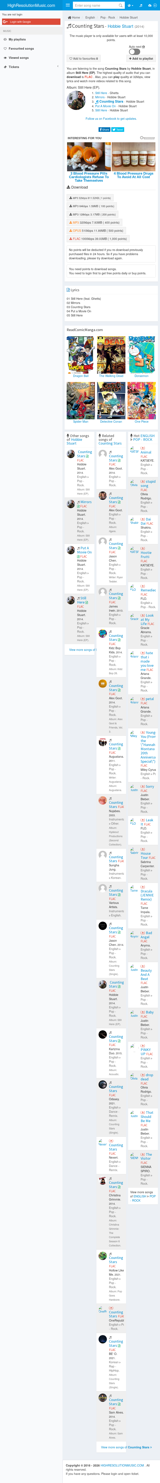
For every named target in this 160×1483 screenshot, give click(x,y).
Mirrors (100, 97)
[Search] (120, 5)
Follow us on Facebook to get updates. (111, 118)
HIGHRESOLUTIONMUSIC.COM (123, 1465)
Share (105, 129)
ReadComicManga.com (85, 329)
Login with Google (20, 21)
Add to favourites (85, 58)
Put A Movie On (105, 106)
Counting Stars (111, 101)
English (90, 17)
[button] (67, 5)
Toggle (134, 52)
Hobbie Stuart (129, 17)
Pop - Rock (107, 17)
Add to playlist (142, 58)
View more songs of (92, 650)
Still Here (101, 93)
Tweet (119, 129)
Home (75, 17)
